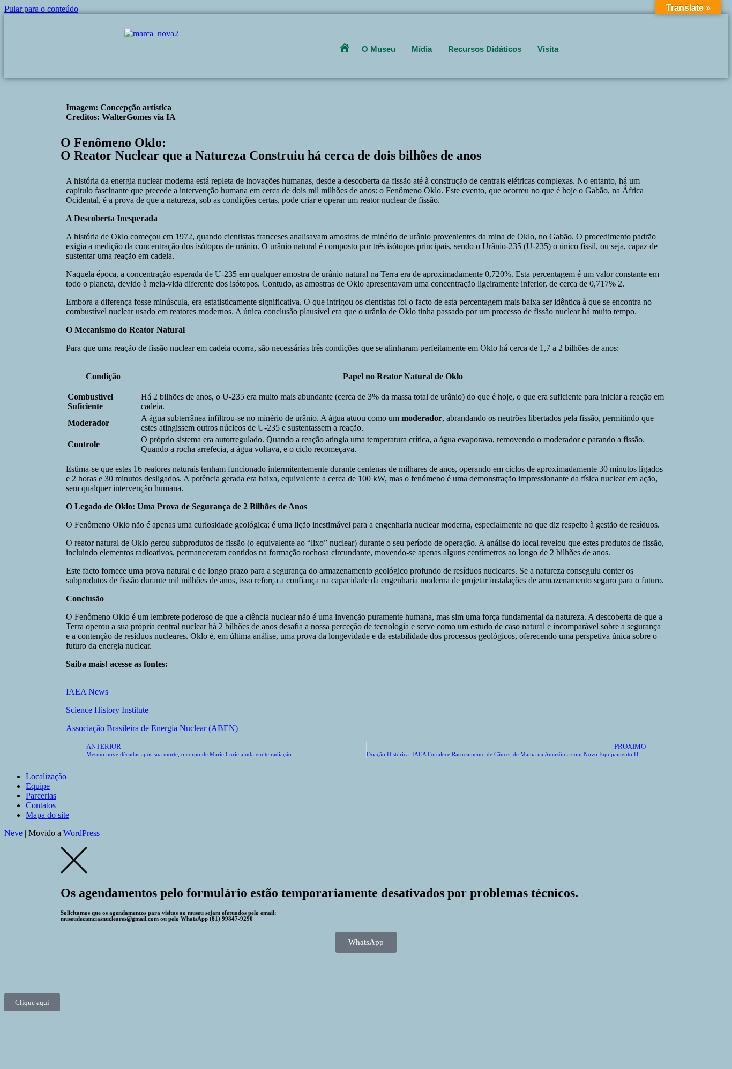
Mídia (422, 49)
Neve (13, 833)
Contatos (41, 805)
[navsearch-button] (578, 41)
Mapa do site (47, 814)
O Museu (378, 49)
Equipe (38, 786)
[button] (381, 49)
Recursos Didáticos (484, 49)
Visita (547, 49)
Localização (46, 776)
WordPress (81, 833)
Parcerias (41, 795)
